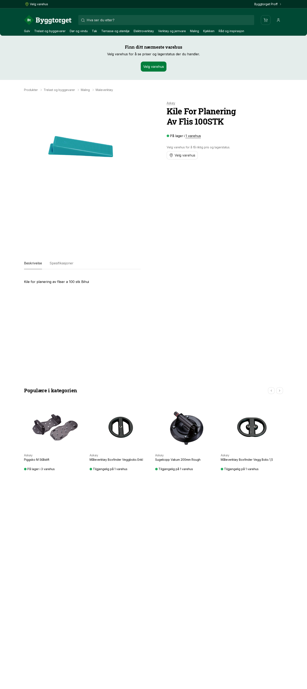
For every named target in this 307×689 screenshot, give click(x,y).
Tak (94, 31)
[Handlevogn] (265, 20)
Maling (194, 31)
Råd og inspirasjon (231, 31)
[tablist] (82, 263)
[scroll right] (279, 390)
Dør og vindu (79, 31)
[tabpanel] (82, 280)
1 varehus (193, 136)
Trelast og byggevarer (50, 31)
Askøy (171, 103)
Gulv (27, 31)
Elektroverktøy (144, 31)
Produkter (31, 89)
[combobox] (166, 20)
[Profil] (278, 20)
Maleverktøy (104, 89)
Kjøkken (208, 31)
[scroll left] (271, 390)
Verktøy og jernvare (172, 31)
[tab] (33, 263)
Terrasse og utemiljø (115, 31)
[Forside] (48, 20)
